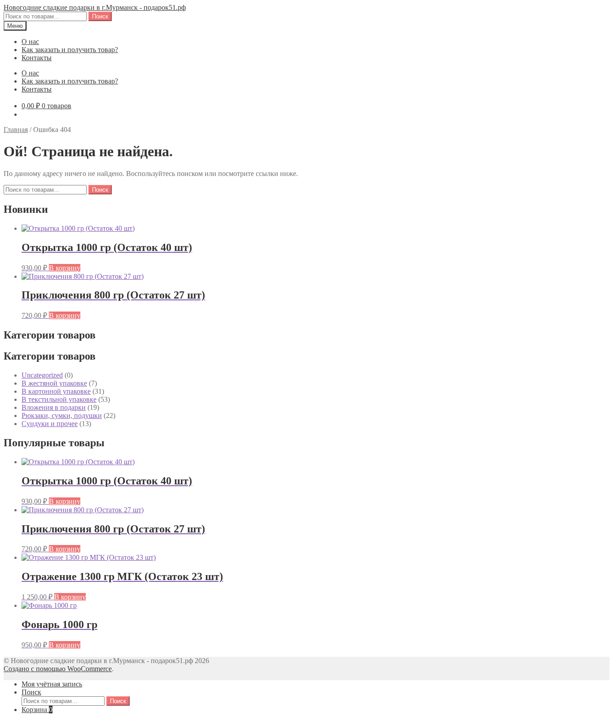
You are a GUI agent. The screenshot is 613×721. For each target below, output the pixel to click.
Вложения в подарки (54, 407)
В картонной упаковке (56, 391)
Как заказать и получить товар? (70, 49)
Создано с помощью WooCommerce (58, 669)
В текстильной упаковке (59, 399)
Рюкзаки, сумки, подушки (62, 415)
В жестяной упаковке (54, 383)
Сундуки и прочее (50, 423)
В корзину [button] (64, 268)
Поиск (100, 16)
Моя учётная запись (52, 684)
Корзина (37, 709)
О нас (30, 41)
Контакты (37, 58)
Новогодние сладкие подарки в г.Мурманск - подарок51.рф (95, 7)
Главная (16, 129)
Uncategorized (42, 375)
